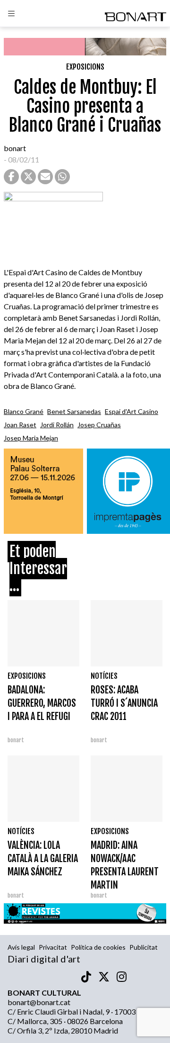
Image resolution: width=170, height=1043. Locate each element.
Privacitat (53, 947)
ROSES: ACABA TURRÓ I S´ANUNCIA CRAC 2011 (124, 703)
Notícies (104, 676)
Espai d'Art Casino (131, 411)
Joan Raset (20, 425)
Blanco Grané (23, 411)
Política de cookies (98, 947)
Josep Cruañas (99, 425)
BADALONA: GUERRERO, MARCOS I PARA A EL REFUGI (42, 703)
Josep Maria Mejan (31, 438)
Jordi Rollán (57, 425)
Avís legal (21, 947)
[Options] (11, 14)
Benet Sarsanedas (74, 411)
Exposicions (85, 67)
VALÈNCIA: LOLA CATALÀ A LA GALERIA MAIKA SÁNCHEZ (43, 858)
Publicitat (143, 947)
